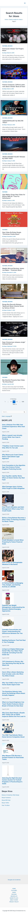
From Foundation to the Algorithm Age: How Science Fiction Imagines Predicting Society (13, 467)
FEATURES (4, 46)
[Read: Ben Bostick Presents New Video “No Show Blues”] (14, 367)
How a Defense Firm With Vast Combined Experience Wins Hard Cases (13, 426)
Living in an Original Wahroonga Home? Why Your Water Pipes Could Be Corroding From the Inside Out (13, 651)
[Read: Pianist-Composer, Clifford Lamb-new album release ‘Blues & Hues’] (14, 71)
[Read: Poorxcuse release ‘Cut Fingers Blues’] (14, 35)
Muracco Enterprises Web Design (10, 795)
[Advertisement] (14, 831)
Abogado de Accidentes (14, 879)
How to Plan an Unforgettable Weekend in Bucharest (12, 563)
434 (23, 401)
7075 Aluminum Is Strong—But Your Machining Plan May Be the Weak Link (13, 663)
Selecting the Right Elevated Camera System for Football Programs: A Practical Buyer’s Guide (12, 780)
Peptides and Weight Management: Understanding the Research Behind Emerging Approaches (13, 608)
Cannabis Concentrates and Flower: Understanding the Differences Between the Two (12, 631)
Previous (13, 399)
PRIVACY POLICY (14, 902)
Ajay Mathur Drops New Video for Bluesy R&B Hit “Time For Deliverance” (13, 196)
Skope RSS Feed (6, 800)
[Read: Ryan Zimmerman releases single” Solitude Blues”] (14, 329)
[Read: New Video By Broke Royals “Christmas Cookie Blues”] (14, 219)
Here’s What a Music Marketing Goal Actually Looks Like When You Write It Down (12, 674)
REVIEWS (10, 46)
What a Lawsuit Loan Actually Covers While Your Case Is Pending (12, 437)
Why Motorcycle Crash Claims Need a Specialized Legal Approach (12, 456)
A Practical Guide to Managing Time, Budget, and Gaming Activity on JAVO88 (12, 585)
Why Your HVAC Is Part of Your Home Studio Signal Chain (12, 683)
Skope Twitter (5, 802)
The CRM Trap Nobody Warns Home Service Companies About (13, 736)
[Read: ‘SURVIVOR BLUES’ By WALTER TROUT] (14, 107)
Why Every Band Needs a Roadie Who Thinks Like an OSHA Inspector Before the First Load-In (13, 714)
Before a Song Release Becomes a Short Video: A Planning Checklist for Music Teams (14, 519)
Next (15, 404)
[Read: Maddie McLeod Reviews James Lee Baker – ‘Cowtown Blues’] (14, 255)
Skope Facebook (6, 797)
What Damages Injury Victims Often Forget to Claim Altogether (13, 487)
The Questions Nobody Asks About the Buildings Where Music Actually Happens (13, 693)
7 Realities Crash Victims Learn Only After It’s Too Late (12, 447)
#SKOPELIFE (14, 896)
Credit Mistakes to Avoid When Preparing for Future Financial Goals (13, 542)
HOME (14, 888)
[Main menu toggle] (24, 3)
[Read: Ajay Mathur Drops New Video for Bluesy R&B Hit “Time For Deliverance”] (14, 181)
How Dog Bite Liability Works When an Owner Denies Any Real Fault (13, 477)
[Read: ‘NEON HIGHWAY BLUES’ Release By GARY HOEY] (14, 143)
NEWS (14, 892)
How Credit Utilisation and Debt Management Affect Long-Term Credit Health (13, 509)
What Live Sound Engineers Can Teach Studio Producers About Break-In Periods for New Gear (13, 704)
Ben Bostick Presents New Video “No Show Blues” (13, 381)
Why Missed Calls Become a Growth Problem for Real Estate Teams (13, 757)
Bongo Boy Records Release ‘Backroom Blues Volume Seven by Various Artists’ (13, 306)
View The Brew (6, 805)
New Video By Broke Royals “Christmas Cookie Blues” (11, 233)
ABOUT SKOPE (14, 900)
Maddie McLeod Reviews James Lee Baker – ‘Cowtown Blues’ (13, 269)
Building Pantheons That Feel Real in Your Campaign (14, 641)
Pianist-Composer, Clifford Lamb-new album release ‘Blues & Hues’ (13, 85)
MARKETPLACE (14, 898)
